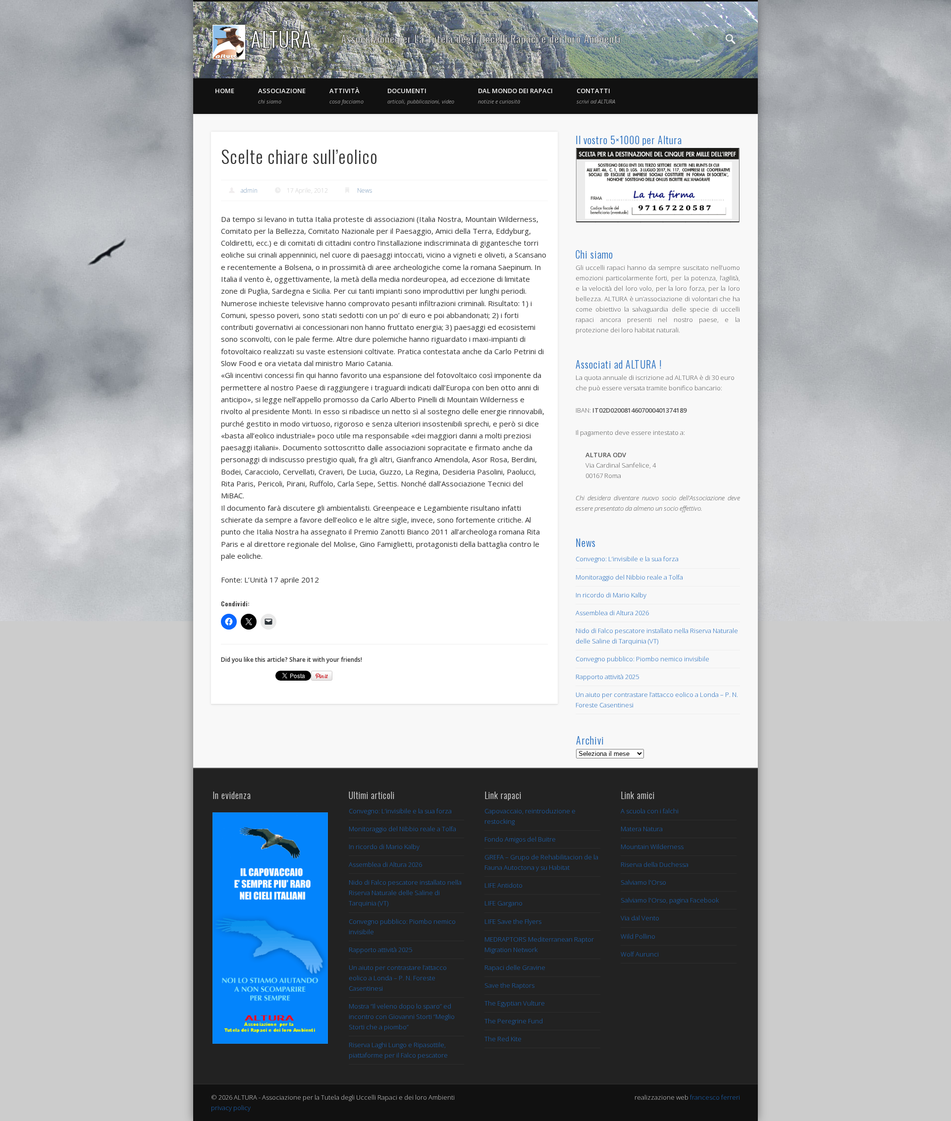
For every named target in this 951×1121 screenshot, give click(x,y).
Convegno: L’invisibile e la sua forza (627, 558)
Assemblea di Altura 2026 (612, 612)
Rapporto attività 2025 (607, 676)
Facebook (710, 39)
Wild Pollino (638, 936)
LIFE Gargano (503, 903)
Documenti (420, 95)
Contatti (596, 95)
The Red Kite (503, 1038)
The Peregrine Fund (513, 1020)
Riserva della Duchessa (654, 864)
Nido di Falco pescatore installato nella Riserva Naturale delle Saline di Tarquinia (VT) (405, 892)
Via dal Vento (640, 917)
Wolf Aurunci (640, 954)
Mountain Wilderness (652, 846)
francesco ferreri (715, 1097)
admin (249, 190)
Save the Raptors (509, 985)
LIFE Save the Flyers (512, 921)
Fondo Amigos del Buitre (520, 839)
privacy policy (231, 1107)
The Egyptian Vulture (514, 1003)
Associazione (282, 95)
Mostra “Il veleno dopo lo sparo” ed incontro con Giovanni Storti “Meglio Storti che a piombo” (402, 1016)
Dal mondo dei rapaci (515, 95)
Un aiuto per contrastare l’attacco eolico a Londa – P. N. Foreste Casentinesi (398, 978)
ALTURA (281, 38)
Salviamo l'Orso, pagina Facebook (670, 900)
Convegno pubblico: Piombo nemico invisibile (642, 658)
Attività (346, 95)
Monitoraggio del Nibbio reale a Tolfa (629, 577)
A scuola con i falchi (650, 810)
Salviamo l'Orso (643, 882)
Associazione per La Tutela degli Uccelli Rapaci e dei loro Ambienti (481, 38)
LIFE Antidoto (503, 885)
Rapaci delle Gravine (514, 967)
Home (224, 90)
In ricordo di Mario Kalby (611, 594)
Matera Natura (642, 828)
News (364, 190)
